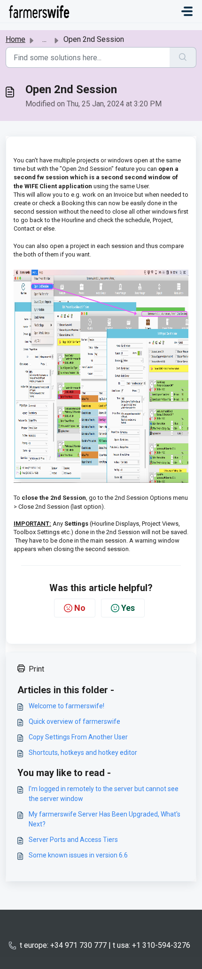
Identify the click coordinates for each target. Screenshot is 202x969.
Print (36, 669)
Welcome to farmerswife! (66, 706)
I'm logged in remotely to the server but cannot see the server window (104, 793)
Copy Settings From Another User (78, 737)
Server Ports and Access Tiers (73, 839)
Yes (128, 608)
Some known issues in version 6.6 (78, 855)
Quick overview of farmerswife (74, 721)
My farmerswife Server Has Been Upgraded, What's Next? (104, 819)
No (79, 608)
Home (15, 39)
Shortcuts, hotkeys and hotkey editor (83, 752)
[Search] (183, 57)
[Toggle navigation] (187, 11)
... (44, 39)
